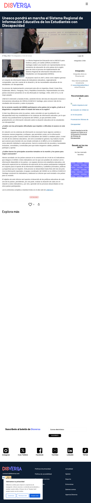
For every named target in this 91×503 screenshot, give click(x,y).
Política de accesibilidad (43, 474)
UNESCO (49, 190)
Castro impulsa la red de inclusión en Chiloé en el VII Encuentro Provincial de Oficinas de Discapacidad (79, 134)
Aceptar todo (34, 495)
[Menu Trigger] (86, 3)
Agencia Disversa (71, 494)
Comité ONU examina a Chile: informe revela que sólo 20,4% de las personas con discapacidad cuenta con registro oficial (41, 387)
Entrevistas (69, 484)
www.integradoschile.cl (81, 85)
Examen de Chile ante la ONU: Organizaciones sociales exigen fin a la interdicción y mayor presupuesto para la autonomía (43, 329)
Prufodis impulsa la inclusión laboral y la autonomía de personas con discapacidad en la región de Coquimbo (45, 289)
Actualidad (34, 197)
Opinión (67, 474)
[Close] (41, 480)
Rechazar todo (23, 495)
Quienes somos (70, 489)
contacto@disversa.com (11, 473)
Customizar (11, 495)
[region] (23, 489)
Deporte (68, 479)
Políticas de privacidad (43, 469)
